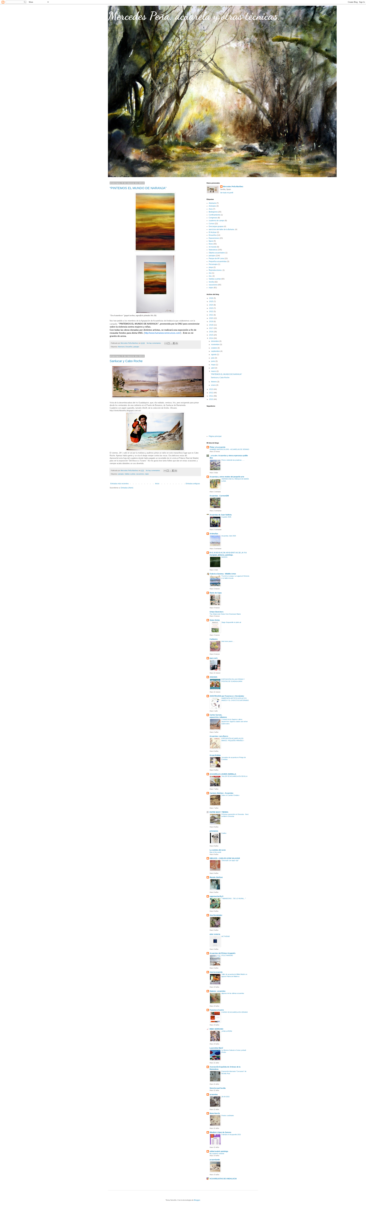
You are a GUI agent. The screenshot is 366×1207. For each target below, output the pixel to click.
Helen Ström (215, 620)
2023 (211, 308)
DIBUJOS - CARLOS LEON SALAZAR (225, 858)
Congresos (213, 218)
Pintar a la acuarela (217, 447)
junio (213, 361)
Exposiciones (214, 238)
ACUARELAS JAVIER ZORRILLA (223, 774)
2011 (211, 396)
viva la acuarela (216, 972)
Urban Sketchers (216, 612)
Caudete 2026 (226, 517)
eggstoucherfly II (216, 896)
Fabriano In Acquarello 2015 (231, 1134)
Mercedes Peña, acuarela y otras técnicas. (194, 16)
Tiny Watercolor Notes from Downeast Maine (225, 614)
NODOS (224, 557)
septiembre (215, 351)
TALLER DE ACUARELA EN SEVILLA (234, 776)
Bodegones (213, 212)
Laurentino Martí (216, 1048)
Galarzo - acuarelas (217, 991)
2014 (211, 338)
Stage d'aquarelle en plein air (231, 622)
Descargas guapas (216, 226)
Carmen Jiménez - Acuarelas (221, 793)
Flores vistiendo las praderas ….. (232, 460)
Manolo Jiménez (216, 877)
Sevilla (211, 282)
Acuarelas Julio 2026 (228, 536)
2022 (211, 312)
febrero (214, 382)
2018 (211, 325)
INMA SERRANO (216, 1029)
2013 (211, 389)
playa (211, 267)
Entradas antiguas (193, 484)
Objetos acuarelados (217, 253)
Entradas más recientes (119, 484)
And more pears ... (227, 641)
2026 (211, 298)
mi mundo (212, 247)
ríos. (210, 276)
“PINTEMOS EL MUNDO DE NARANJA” (138, 188)
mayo (213, 365)
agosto (214, 355)
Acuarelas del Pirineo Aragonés (222, 953)
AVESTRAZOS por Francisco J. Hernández (227, 696)
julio (213, 358)
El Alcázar (212, 232)
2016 (211, 332)
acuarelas (214, 1094)
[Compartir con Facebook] (174, 343)
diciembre (215, 341)
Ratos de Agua (216, 593)
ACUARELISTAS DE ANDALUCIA (223, 1179)
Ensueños (129, 347)
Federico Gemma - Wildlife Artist (223, 574)
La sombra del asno (218, 850)
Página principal (215, 436)
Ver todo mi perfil (226, 193)
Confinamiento (214, 215)
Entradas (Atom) (127, 488)
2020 (211, 318)
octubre (214, 348)
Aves (211, 209)
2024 (211, 305)
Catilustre (214, 639)
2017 (211, 328)
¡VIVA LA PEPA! (226, 1031)
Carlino (223, 833)
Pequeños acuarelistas (218, 261)
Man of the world (215, 852)
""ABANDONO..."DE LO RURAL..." (233, 898)
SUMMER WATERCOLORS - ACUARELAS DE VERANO (229, 449)
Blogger (197, 1200)
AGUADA (213, 677)
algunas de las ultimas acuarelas (232, 993)
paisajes (136, 347)
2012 (211, 393)
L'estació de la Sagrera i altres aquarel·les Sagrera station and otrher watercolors (234, 722)
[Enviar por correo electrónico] (165, 343)
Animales (212, 206)
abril (213, 368)
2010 (211, 399)
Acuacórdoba (215, 755)
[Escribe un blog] (168, 343)
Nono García (215, 1113)
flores (211, 244)
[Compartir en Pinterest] (176, 343)
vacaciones (140, 474)
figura (211, 241)
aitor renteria (215, 934)
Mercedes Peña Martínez (233, 187)
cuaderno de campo (216, 221)
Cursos (211, 224)
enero (213, 385)
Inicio (157, 484)
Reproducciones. (215, 270)
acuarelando (215, 1160)
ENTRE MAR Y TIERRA (219, 812)
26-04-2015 (225, 1096)
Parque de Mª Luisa (216, 258)
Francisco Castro (217, 1010)
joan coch (213, 658)
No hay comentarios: (154, 343)
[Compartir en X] (171, 343)
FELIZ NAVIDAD (227, 955)
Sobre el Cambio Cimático (230, 795)
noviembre (215, 345)
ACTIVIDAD (225, 936)
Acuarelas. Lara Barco (219, 736)
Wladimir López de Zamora (220, 1132)
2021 (211, 315)
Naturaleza (213, 250)
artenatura (214, 831)
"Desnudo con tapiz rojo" (230, 860)
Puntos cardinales (227, 1115)
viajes (147, 474)
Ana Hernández (216, 915)
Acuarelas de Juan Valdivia (221, 515)
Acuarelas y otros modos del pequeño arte (227, 477)
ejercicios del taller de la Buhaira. (222, 229)
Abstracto (121, 347)
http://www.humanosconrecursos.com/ (163, 333)
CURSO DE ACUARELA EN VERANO (234, 1012)
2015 (211, 335)
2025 (211, 301)
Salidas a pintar (130, 474)
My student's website (217, 1153)
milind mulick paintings (219, 1151)
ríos (210, 273)
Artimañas (214, 534)
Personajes (213, 264)
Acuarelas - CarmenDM (219, 496)
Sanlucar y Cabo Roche (126, 361)
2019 (211, 322)
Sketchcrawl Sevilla (218, 1088)
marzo (213, 371)
